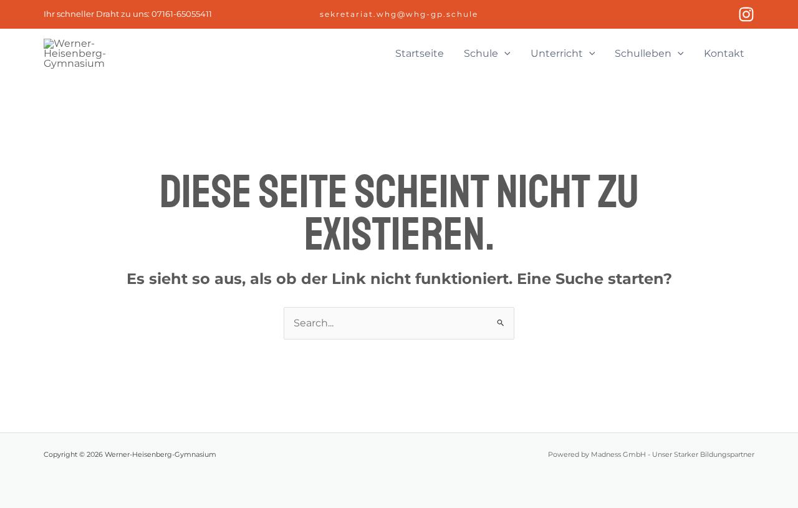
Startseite (419, 53)
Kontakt (724, 53)
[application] (504, 53)
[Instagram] (746, 14)
